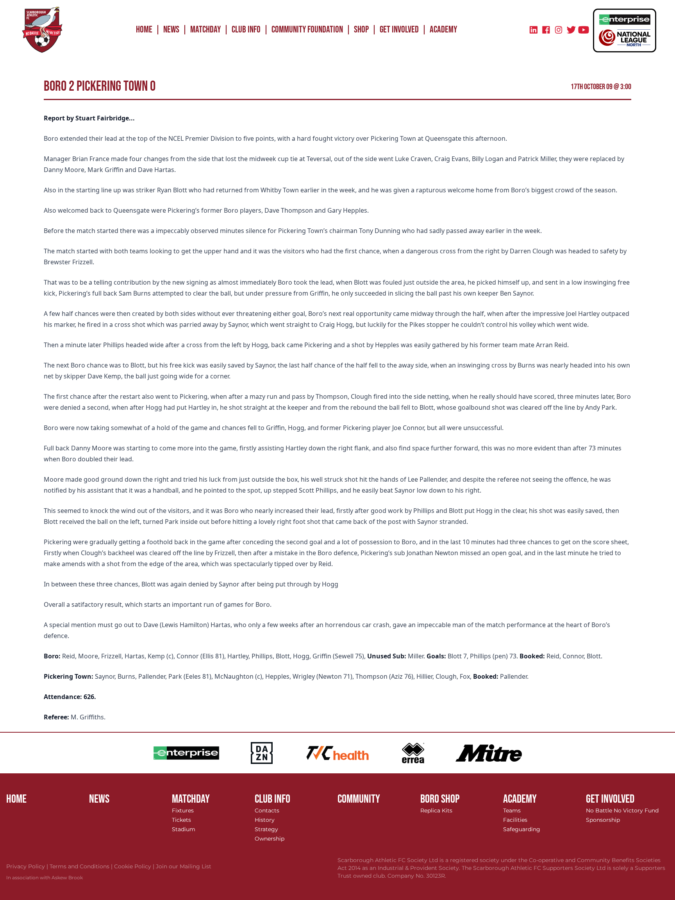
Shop (361, 29)
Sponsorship (603, 819)
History (265, 819)
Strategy (266, 829)
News (171, 29)
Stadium (183, 829)
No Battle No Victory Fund (622, 810)
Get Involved (399, 29)
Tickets (181, 819)
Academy (443, 29)
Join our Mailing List (183, 866)
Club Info (246, 29)
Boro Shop (440, 799)
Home (144, 29)
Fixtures (183, 810)
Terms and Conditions (82, 866)
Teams (512, 810)
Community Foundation (307, 29)
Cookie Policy (135, 866)
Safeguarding (521, 829)
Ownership (269, 838)
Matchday (205, 29)
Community (359, 799)
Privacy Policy (28, 866)
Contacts (267, 810)
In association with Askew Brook (44, 877)
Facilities (515, 819)
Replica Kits (436, 810)
